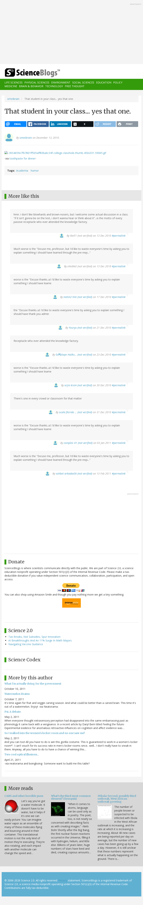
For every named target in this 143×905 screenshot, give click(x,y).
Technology (54, 86)
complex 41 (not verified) (78, 443)
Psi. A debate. (12, 711)
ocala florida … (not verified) (75, 412)
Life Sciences (13, 82)
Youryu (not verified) (80, 327)
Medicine (10, 86)
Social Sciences (83, 82)
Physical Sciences (36, 82)
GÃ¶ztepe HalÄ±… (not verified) (74, 354)
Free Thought (75, 86)
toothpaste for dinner (22, 158)
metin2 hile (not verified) (77, 297)
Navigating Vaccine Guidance (25, 644)
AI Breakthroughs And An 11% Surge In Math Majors (40, 640)
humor (35, 170)
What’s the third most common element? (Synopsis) (71, 797)
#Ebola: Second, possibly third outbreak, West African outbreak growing (117, 798)
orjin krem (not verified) (78, 385)
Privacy (62, 880)
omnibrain (13, 99)
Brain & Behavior (31, 86)
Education (103, 82)
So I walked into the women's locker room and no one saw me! (44, 733)
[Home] (26, 72)
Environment (60, 82)
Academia (22, 170)
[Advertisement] (71, 32)
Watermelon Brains (17, 694)
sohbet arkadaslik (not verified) (74, 473)
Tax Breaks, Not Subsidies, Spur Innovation (34, 636)
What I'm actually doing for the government (32, 683)
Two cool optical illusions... (21, 754)
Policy (117, 82)
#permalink (118, 235)
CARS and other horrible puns (23, 796)
